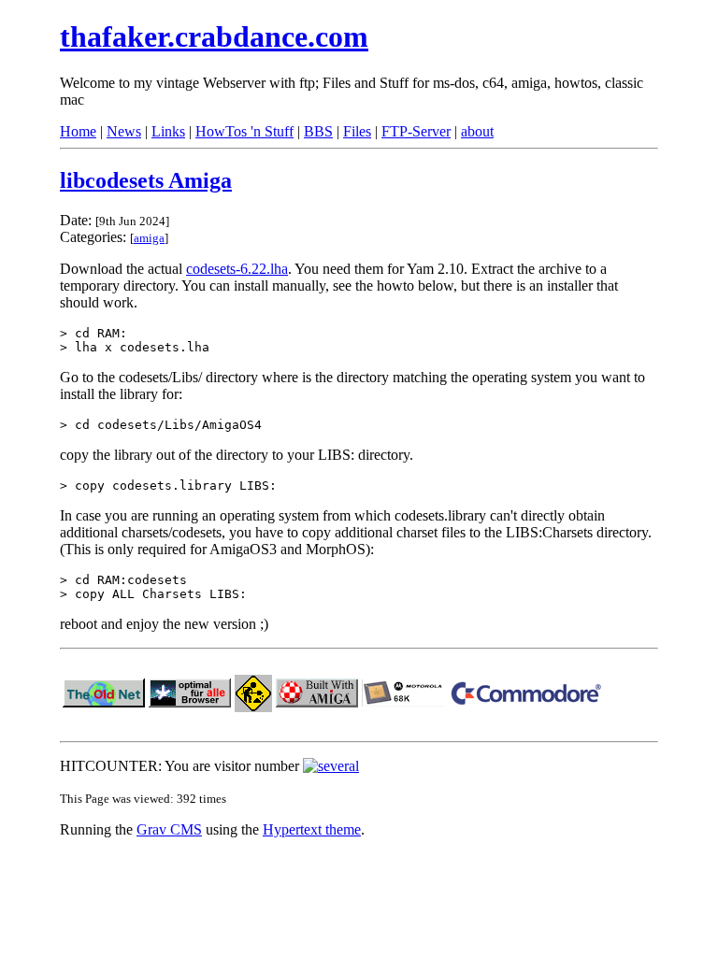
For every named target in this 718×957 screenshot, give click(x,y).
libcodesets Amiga (146, 180)
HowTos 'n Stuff (244, 131)
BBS (318, 131)
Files (357, 131)
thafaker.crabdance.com (214, 36)
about (477, 131)
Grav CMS (169, 829)
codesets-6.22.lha (237, 269)
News (124, 131)
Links (168, 131)
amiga (149, 238)
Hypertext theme (312, 829)
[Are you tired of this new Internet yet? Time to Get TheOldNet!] (104, 702)
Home (78, 131)
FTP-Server (416, 131)
